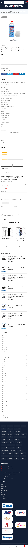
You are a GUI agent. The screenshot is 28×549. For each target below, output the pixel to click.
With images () (7, 165)
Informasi (5, 496)
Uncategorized (5, 413)
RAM (3, 387)
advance (10, 426)
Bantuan (3, 494)
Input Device (5, 355)
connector (17, 428)
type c (16, 456)
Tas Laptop (4, 403)
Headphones (5, 351)
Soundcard (4, 391)
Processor (4, 379)
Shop (2, 488)
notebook (11, 447)
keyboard (17, 439)
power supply (5, 450)
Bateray (4, 337)
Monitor (4, 361)
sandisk (23, 453)
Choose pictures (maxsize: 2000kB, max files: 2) (11, 199)
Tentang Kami (4, 486)
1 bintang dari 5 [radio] (8, 189)
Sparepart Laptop (6, 393)
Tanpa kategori (5, 401)
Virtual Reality (5, 417)
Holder (3, 353)
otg (18, 447)
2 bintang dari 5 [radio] (10, 189)
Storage (4, 399)
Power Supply (5, 375)
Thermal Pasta (5, 405)
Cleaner (4, 343)
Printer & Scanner (6, 377)
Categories (4, 341)
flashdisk (10, 434)
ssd (10, 456)
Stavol (3, 397)
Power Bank (5, 373)
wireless (23, 458)
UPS (3, 415)
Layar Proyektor (6, 357)
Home (2, 484)
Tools (3, 411)
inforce (23, 437)
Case (3, 339)
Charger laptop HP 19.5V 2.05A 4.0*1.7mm (15, 316)
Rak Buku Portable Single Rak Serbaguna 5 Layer (21, 240)
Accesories (10, 256)
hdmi (3, 437)
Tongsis (4, 409)
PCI (3, 369)
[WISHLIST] (12, 244)
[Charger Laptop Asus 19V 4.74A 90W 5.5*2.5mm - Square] (4, 278)
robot (16, 453)
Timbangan (4, 407)
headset (10, 437)
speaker (3, 456)
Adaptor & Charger (18, 256)
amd (17, 426)
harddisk (24, 434)
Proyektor (4, 381)
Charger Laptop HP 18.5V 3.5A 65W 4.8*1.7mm (16, 297)
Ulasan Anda (4, 191)
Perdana (4, 371)
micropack (4, 442)
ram (20, 450)
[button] (25, 18)
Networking (4, 363)
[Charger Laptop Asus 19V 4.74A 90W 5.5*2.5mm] (4, 287)
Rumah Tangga (8, 11)
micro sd (11, 442)
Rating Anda (4, 188)
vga (16, 458)
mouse (19, 445)
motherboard (11, 445)
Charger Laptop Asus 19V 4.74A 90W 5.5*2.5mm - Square (16, 278)
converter (4, 431)
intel (4, 439)
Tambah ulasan (4, 45)
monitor (3, 445)
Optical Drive (5, 367)
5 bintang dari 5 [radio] (16, 189)
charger (10, 428)
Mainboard (4, 359)
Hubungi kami (6, 498)
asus (23, 426)
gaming (17, 434)
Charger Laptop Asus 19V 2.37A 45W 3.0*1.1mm (16, 259)
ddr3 (11, 431)
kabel (10, 439)
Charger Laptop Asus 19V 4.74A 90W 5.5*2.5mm (16, 287)
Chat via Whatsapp (8, 59)
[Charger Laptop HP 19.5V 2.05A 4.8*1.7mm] (4, 306)
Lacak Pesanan (4, 490)
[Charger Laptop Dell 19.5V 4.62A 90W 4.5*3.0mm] (4, 325)
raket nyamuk (5, 383)
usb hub (10, 458)
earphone (18, 431)
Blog (2, 492)
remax (3, 453)
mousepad (4, 447)
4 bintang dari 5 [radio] (14, 189)
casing (3, 428)
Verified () (19, 165)
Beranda (3, 11)
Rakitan (4, 385)
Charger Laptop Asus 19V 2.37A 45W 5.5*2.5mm (16, 268)
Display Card (5, 345)
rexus (10, 453)
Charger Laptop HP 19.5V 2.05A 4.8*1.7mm (15, 306)
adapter (3, 426)
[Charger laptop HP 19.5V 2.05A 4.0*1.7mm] (4, 316)
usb (23, 456)
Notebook (4, 365)
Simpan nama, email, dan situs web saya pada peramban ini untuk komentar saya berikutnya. (13, 214)
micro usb (18, 442)
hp (16, 437)
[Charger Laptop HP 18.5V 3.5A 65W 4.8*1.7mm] (4, 297)
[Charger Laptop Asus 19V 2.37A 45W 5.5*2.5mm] (4, 268)
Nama (2, 206)
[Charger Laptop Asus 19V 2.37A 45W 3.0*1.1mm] (4, 259)
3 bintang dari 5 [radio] (12, 189)
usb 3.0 (3, 458)
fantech (3, 434)
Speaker (4, 395)
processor (13, 450)
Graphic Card (5, 349)
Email (15, 206)
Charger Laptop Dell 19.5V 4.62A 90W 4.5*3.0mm (16, 325)
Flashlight (4, 347)
